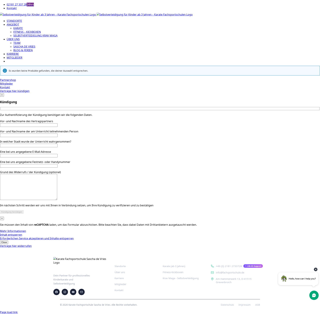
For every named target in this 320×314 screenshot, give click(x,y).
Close (4, 242)
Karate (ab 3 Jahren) (174, 266)
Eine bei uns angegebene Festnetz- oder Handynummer (35, 162)
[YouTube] (73, 292)
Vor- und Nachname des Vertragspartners (26, 121)
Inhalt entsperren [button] (11, 235)
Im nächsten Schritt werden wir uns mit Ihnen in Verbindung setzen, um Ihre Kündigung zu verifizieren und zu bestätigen (77, 205)
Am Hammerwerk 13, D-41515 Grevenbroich (234, 280)
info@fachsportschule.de (230, 272)
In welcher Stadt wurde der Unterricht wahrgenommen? (35, 141)
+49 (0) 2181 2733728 (229, 266)
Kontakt (118, 290)
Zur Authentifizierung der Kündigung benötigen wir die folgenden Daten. (46, 115)
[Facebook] (56, 292)
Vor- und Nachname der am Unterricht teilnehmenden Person (39, 131)
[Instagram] (65, 292)
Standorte (120, 266)
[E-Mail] (81, 292)
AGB (257, 304)
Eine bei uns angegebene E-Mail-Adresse (25, 152)
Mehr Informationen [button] (13, 231)
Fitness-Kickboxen (173, 272)
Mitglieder (120, 284)
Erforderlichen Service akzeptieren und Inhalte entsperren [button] (37, 238)
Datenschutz (227, 304)
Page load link (9, 312)
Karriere (119, 278)
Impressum (244, 304)
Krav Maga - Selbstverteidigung (181, 278)
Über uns (119, 272)
